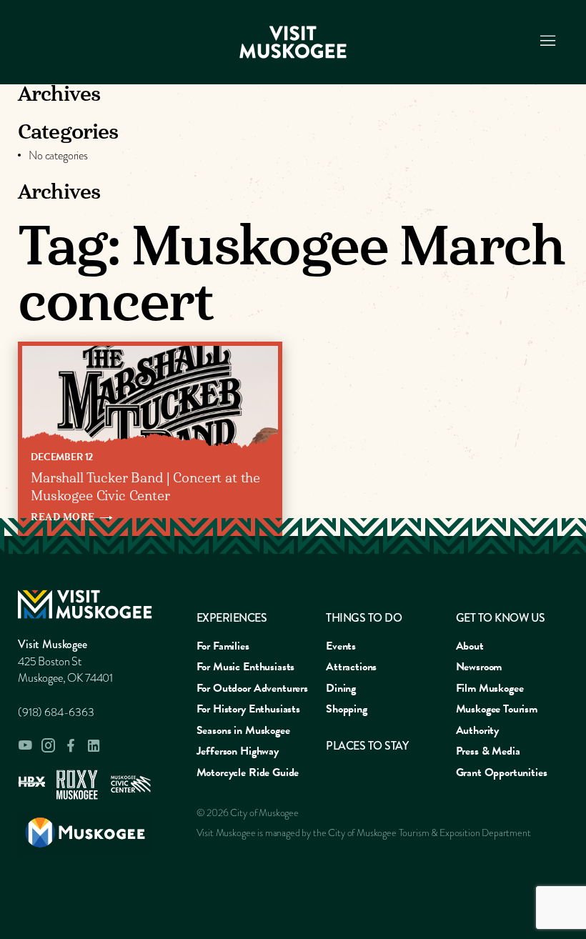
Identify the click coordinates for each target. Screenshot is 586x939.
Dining (341, 688)
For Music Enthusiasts (246, 666)
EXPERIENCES (232, 618)
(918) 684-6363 (56, 712)
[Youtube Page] (25, 745)
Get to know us (500, 618)
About (470, 646)
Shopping (346, 708)
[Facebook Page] (71, 745)
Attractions (351, 666)
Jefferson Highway (238, 751)
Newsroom (479, 666)
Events (341, 646)
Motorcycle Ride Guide (248, 772)
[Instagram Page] (48, 745)
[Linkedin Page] (93, 746)
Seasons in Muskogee (243, 730)
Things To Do (364, 618)
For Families (223, 646)
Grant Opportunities (501, 772)
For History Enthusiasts (248, 708)
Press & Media (488, 751)
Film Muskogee (490, 688)
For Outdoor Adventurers (252, 688)
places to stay (367, 745)
